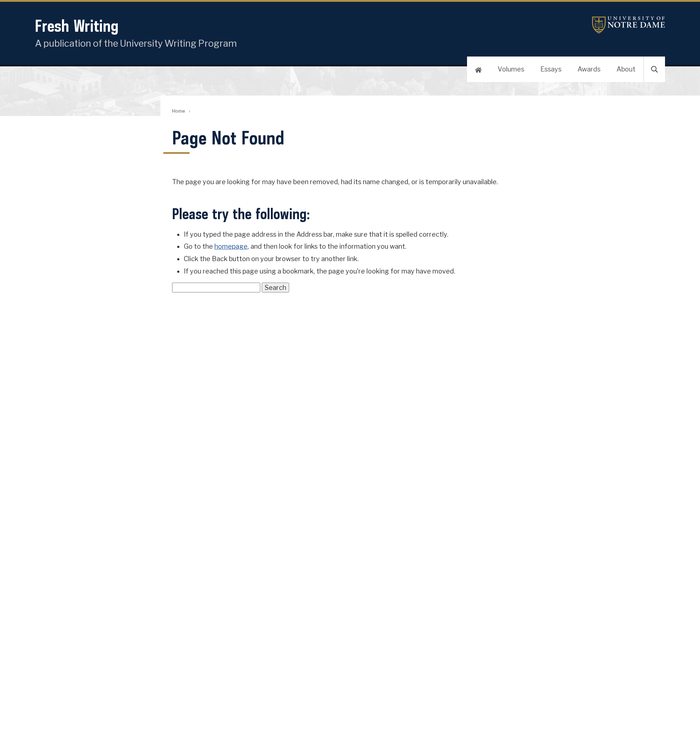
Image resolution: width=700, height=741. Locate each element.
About (626, 69)
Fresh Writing (76, 25)
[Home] (478, 69)
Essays (550, 69)
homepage (231, 246)
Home (178, 111)
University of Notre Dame (628, 25)
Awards (589, 69)
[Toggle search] (654, 69)
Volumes (511, 69)
